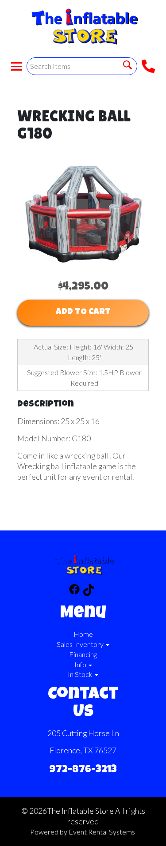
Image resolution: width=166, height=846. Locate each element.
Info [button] (81, 664)
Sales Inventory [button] (81, 644)
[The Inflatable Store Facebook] (74, 591)
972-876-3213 (83, 770)
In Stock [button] (81, 674)
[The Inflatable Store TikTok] (88, 591)
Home (83, 634)
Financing (83, 654)
